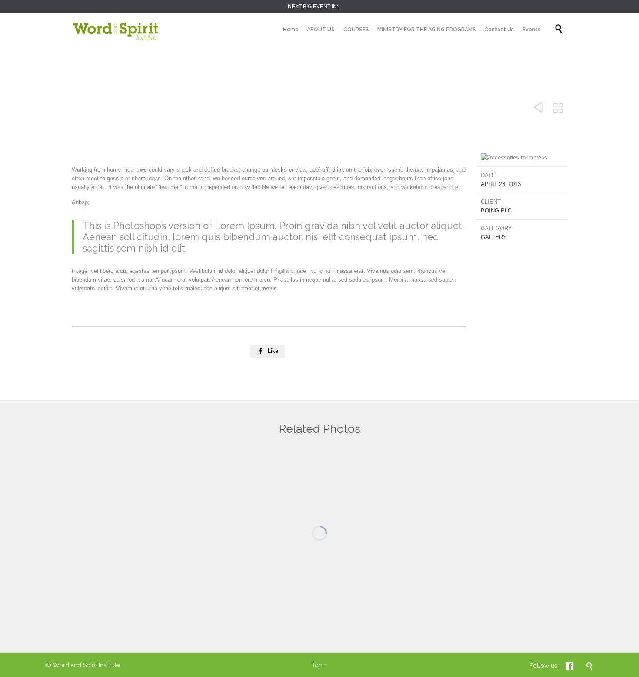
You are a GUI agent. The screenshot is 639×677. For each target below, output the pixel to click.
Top (317, 665)
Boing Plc (496, 210)
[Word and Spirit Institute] (116, 29)
